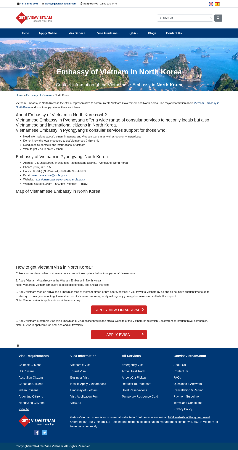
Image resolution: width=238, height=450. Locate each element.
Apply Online (48, 33)
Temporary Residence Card (140, 396)
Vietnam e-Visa (80, 364)
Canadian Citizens (31, 383)
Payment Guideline (186, 396)
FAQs (177, 377)
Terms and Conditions (187, 402)
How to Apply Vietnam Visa (88, 383)
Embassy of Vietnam (39, 95)
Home (25, 33)
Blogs (152, 33)
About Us (179, 364)
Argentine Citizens (31, 396)
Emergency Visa (133, 364)
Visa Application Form (84, 396)
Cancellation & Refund (188, 390)
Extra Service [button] (76, 33)
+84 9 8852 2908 (29, 3)
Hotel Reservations (134, 390)
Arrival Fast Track (133, 371)
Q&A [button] (132, 33)
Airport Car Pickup (134, 377)
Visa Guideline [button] (107, 33)
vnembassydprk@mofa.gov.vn (50, 175)
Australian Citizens (31, 377)
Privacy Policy (182, 409)
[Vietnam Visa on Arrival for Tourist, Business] (38, 420)
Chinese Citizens (30, 364)
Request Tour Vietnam (136, 383)
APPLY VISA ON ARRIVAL (118, 310)
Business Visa (79, 377)
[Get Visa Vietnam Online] (35, 17)
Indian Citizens (28, 390)
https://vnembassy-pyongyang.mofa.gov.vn (61, 179)
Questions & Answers (187, 383)
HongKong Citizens (31, 402)
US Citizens (26, 371)
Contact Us (174, 33)
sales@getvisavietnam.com (60, 3)
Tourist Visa (78, 371)
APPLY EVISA (118, 335)
